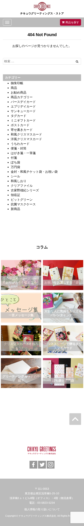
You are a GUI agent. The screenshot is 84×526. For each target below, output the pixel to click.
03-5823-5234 (46, 502)
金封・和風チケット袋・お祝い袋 (34, 171)
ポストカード (20, 125)
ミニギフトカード (23, 120)
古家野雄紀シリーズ (25, 190)
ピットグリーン (22, 199)
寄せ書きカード (22, 129)
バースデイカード (23, 101)
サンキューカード (23, 111)
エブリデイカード (23, 106)
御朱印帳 (17, 83)
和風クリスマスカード (26, 134)
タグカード (18, 115)
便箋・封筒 (18, 148)
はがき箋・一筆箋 (23, 153)
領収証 (15, 195)
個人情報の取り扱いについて (42, 509)
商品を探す (72, 22)
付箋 (14, 157)
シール (15, 176)
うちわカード (20, 143)
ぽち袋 (15, 162)
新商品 (15, 209)
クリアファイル (22, 185)
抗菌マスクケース (23, 204)
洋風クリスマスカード (26, 139)
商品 (14, 87)
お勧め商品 (18, 92)
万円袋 (15, 167)
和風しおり (18, 181)
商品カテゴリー (22, 97)
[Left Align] (77, 61)
